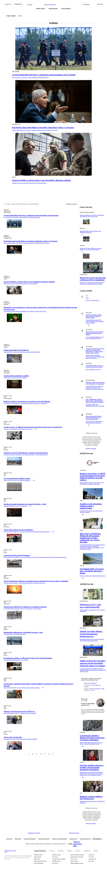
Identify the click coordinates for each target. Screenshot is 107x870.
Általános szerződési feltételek (59, 838)
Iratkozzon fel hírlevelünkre (90, 683)
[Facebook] (86, 693)
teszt (87, 295)
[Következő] (55, 754)
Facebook (6, 449)
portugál (5, 347)
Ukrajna (14, 177)
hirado (81, 500)
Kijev (5, 501)
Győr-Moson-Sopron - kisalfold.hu (58, 858)
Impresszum (9, 838)
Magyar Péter (89, 312)
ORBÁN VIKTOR (40, 8)
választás (6, 734)
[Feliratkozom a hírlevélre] (18, 4)
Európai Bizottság (84, 601)
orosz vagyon (7, 424)
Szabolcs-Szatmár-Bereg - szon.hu (76, 863)
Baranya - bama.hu (37, 856)
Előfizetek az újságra (74, 833)
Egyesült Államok (8, 398)
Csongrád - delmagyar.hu (38, 863)
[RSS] (102, 693)
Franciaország (7, 372)
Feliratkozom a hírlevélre (71, 204)
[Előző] (26, 754)
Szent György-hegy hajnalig (87, 212)
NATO (5, 708)
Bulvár (78, 850)
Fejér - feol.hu (54, 856)
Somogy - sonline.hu (74, 861)
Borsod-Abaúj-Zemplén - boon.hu (40, 861)
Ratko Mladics (83, 627)
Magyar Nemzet (11, 15)
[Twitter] (93, 693)
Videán (102, 688)
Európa (5, 552)
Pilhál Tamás (84, 699)
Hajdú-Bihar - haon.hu (56, 861)
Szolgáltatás (87, 850)
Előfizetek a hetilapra (91, 448)
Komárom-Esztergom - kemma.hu (76, 856)
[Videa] (96, 693)
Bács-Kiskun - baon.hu (38, 854)
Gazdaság (60, 850)
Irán (4, 475)
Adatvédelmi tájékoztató (30, 838)
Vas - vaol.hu (91, 856)
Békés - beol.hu (37, 858)
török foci (82, 228)
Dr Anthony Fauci (16, 124)
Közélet (52, 850)
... (29, 753)
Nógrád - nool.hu (73, 858)
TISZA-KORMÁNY (66, 8)
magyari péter (83, 470)
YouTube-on (87, 690)
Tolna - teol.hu (91, 854)
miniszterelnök (89, 413)
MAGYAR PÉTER (53, 8)
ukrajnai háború (15, 71)
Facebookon (97, 685)
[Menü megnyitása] (100, 4)
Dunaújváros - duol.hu (56, 854)
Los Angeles (6, 526)
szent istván (85, 700)
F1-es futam (82, 732)
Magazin (69, 850)
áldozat (81, 530)
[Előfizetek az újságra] (86, 4)
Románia (6, 629)
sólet (81, 793)
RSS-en (93, 690)
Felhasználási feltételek (43, 838)
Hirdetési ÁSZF (73, 838)
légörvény (82, 565)
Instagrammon (97, 688)
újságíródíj (6, 304)
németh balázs (89, 363)
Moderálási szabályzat (85, 838)
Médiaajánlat (18, 838)
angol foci (82, 245)
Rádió (95, 850)
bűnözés (5, 655)
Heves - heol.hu (55, 863)
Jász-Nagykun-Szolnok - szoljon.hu (77, 854)
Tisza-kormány (89, 329)
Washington (6, 578)
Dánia (5, 680)
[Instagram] (90, 693)
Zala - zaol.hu (91, 861)
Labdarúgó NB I (83, 274)
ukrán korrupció (83, 657)
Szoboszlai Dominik (90, 380)
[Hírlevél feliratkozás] (83, 693)
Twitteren (86, 686)
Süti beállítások (97, 838)
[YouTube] (99, 693)
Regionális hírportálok (40, 850)
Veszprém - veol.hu (92, 858)
